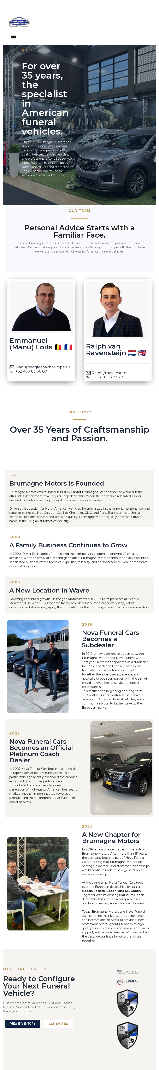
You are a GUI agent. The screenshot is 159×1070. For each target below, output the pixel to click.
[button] (13, 37)
